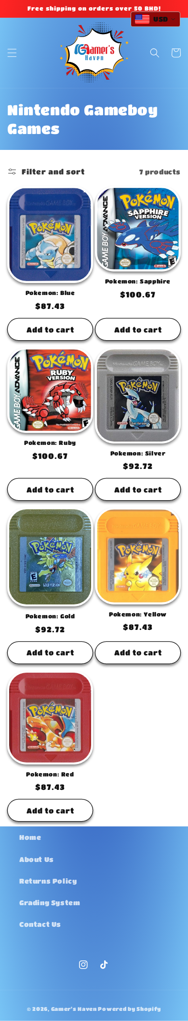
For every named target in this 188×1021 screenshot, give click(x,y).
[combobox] (155, 19)
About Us (36, 859)
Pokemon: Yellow (138, 614)
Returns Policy (48, 881)
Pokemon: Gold (50, 616)
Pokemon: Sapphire (138, 281)
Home (30, 837)
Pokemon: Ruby (50, 442)
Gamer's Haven (74, 1009)
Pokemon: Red (50, 774)
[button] (12, 52)
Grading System (49, 902)
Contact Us (40, 924)
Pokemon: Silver (138, 453)
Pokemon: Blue (50, 292)
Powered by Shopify (129, 1009)
